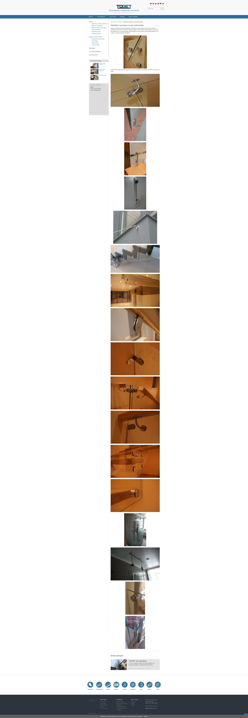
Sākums (91, 16)
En (153, 5)
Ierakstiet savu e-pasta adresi (151, 702)
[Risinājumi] (133, 685)
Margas (116, 689)
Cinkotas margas (95, 44)
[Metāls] (149, 685)
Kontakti (122, 16)
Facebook (133, 705)
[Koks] (141, 685)
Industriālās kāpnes (96, 31)
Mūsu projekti (112, 16)
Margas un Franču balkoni (121, 703)
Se (163, 5)
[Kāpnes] (108, 685)
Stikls (157, 689)
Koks (141, 689)
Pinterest (132, 703)
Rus (156, 5)
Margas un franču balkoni (95, 37)
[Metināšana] (90, 685)
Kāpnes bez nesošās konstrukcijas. (100, 23)
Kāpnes (91, 21)
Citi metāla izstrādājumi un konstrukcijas (121, 709)
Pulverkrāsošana (93, 55)
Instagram (133, 701)
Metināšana (90, 689)
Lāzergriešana (99, 689)
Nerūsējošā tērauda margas (98, 38)
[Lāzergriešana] (99, 685)
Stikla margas (95, 40)
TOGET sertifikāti (132, 16)
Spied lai (151, 708)
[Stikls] (158, 685)
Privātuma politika (103, 708)
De (160, 5)
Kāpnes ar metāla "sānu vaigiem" (99, 27)
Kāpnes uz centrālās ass (97, 25)
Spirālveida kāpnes (96, 29)
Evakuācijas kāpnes (96, 33)
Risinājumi (132, 689)
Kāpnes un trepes (120, 701)
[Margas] (116, 685)
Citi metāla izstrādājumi (95, 51)
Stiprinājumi (92, 48)
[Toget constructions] (124, 7)
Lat (150, 5)
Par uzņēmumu (101, 16)
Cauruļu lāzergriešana (120, 706)
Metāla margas (95, 42)
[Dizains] (125, 685)
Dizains (124, 689)
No (158, 5)
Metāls (149, 689)
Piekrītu (145, 716)
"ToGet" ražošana (103, 705)
